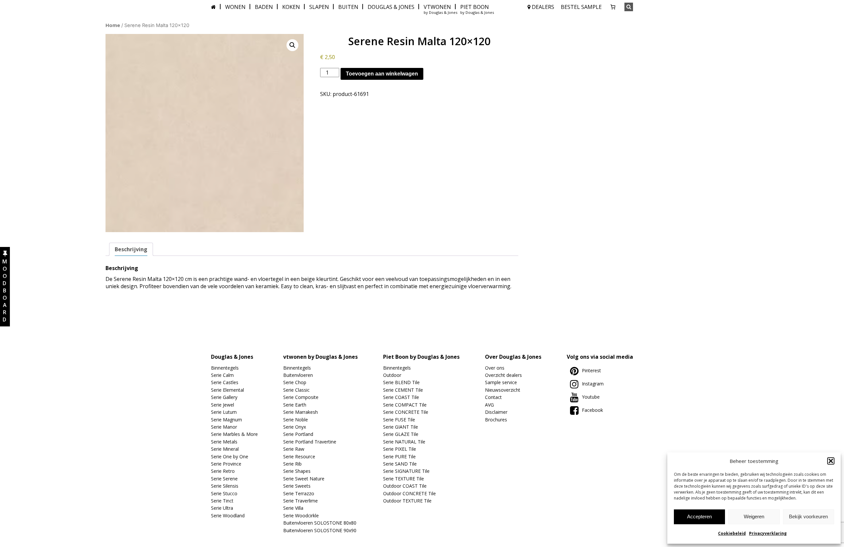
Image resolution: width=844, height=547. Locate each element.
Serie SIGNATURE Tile (406, 471)
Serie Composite (300, 397)
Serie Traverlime (300, 501)
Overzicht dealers (503, 375)
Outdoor (392, 375)
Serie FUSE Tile (399, 419)
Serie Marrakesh (300, 412)
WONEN (235, 7)
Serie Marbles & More (234, 434)
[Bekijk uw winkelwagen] (613, 7)
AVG (489, 405)
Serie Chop (294, 382)
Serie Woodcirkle (301, 515)
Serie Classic (296, 390)
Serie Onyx (294, 427)
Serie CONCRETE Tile (405, 412)
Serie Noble (295, 419)
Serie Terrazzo (298, 493)
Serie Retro (223, 471)
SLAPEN (319, 7)
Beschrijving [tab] (131, 249)
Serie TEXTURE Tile (403, 478)
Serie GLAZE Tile (400, 434)
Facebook (592, 410)
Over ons (494, 368)
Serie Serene (224, 478)
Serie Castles (224, 382)
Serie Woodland (228, 515)
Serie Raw (293, 449)
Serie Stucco (224, 493)
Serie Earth (294, 405)
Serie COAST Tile (401, 397)
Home (113, 25)
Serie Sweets (297, 486)
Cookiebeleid (732, 533)
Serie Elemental (227, 390)
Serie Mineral (225, 449)
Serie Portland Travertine (309, 442)
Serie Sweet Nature (303, 478)
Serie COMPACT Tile (405, 405)
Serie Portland (298, 434)
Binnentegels (225, 368)
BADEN (264, 7)
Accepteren (699, 516)
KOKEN (291, 7)
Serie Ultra (222, 508)
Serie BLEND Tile (401, 382)
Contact (493, 397)
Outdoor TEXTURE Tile (407, 501)
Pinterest (591, 370)
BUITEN (348, 7)
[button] (831, 461)
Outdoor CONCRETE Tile (409, 493)
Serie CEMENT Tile (403, 390)
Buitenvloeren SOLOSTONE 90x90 (319, 530)
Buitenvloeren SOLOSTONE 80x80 (319, 523)
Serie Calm (222, 375)
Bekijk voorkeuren (808, 516)
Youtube (591, 397)
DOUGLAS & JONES (391, 7)
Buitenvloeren (298, 375)
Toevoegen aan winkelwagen (382, 73)
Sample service (501, 382)
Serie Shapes (297, 471)
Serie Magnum (226, 419)
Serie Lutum (224, 412)
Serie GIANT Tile (400, 427)
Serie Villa (293, 508)
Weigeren (754, 516)
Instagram (593, 383)
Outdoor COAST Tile (405, 486)
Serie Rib (292, 464)
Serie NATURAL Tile (404, 442)
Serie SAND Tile (400, 464)
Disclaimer (496, 412)
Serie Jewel (222, 405)
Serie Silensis (224, 486)
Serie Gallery (224, 397)
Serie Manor (224, 427)
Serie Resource (299, 456)
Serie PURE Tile (399, 456)
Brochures (496, 419)
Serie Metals (224, 442)
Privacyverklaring (768, 533)
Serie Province (226, 464)
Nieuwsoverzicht (502, 390)
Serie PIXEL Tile (399, 449)
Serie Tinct (222, 501)
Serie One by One (229, 456)
